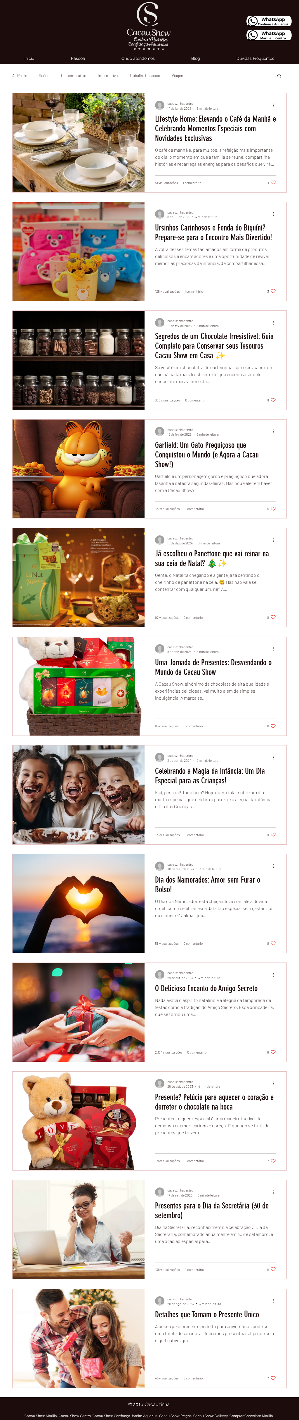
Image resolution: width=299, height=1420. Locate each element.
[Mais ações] (275, 105)
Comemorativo (73, 75)
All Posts (19, 75)
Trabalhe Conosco (144, 75)
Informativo (108, 75)
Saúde (44, 75)
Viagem (178, 75)
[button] (279, 76)
